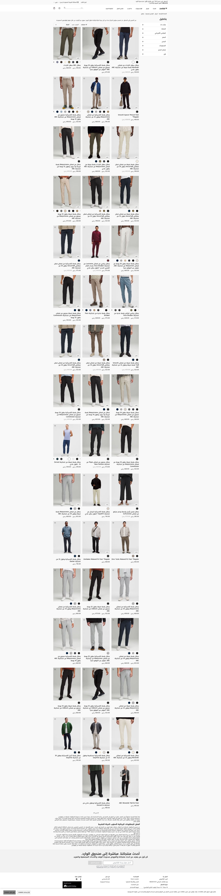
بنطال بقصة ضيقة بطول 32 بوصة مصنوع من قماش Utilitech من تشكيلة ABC (96, 608)
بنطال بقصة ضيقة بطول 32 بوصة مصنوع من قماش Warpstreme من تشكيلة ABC (69, 216)
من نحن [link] (107, 876)
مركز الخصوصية (100, 867)
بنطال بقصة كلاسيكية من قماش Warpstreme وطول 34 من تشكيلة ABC (68, 608)
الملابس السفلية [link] (149, 14)
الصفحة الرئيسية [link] (163, 14)
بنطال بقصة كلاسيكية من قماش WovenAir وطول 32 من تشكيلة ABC (126, 756)
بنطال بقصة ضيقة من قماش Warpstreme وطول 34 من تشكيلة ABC (127, 658)
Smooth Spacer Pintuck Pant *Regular (128, 115)
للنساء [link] (154, 8)
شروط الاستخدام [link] (134, 887)
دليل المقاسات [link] (135, 885)
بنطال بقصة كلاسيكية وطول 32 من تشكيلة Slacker (68, 560)
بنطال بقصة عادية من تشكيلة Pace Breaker (97, 314)
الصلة (67, 25)
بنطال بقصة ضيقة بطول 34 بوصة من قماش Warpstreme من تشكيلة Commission (126, 464)
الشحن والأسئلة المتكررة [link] (132, 882)
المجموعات (162, 45)
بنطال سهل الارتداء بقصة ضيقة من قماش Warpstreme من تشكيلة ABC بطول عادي (97, 166)
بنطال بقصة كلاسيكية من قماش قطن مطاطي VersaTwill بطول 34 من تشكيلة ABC (67, 365)
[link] (72, 884)
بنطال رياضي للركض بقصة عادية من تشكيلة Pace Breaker (126, 314)
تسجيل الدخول (95, 863)
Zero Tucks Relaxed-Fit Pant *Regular (125, 559)
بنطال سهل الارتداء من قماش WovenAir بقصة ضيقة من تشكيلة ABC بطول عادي (125, 67)
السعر (164, 37)
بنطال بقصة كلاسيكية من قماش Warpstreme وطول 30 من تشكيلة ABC (127, 608)
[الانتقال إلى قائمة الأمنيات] (113, 29)
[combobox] (73, 8)
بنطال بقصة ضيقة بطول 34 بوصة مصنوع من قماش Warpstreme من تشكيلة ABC (127, 414)
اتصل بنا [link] (165, 876)
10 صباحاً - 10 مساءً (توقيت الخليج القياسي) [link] (156, 887)
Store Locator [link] (135, 879)
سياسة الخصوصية (105, 882)
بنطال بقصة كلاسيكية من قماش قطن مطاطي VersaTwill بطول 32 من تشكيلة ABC (96, 216)
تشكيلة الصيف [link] (109, 8)
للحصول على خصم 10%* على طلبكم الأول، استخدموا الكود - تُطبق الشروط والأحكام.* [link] (151, 2)
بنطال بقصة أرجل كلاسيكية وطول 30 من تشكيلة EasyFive (68, 756)
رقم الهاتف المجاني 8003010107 (159, 882)
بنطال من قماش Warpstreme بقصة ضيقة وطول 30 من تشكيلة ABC (68, 512)
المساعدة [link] (136, 876)
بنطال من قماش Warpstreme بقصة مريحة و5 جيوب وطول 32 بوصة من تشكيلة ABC (68, 166)
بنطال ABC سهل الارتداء (72, 65)
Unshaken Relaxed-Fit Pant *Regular (96, 559)
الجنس (164, 41)
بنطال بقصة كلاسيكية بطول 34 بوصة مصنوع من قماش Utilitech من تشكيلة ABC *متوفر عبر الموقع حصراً (96, 67)
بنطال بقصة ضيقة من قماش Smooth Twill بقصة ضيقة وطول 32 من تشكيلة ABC (125, 365)
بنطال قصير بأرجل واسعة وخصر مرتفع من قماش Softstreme (126, 512)
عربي (56, 2)
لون (165, 54)
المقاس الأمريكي (160, 33)
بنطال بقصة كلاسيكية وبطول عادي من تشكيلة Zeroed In (96, 804)
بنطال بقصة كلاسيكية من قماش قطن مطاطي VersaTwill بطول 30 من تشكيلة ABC (67, 265)
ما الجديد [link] (129, 8)
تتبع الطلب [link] (84, 2)
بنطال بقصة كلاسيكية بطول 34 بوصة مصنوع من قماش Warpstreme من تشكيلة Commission (68, 414)
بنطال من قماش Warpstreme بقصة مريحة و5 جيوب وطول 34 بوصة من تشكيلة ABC (97, 414)
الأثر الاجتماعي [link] (106, 879)
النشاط (164, 29)
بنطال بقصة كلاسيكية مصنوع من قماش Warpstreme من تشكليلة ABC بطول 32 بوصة (67, 117)
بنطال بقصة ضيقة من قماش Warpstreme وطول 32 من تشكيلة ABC (127, 708)
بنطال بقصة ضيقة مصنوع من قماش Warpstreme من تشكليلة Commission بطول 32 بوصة (67, 315)
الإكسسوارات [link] (139, 8)
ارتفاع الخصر (162, 50)
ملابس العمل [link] (120, 8)
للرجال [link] (147, 8)
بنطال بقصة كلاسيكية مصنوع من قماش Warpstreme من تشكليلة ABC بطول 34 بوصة (67, 658)
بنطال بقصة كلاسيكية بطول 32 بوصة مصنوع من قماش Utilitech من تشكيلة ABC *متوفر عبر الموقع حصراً (96, 708)
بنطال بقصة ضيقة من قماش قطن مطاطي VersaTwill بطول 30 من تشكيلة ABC (127, 166)
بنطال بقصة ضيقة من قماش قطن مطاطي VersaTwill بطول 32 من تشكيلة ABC (127, 216)
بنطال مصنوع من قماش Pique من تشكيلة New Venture (98, 463)
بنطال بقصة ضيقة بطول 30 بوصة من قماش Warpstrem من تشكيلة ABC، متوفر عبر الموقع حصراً (126, 265)
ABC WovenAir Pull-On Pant (129, 803)
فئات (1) (163, 24)
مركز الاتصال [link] (164, 885)
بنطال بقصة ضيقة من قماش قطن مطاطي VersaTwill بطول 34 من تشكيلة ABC (98, 365)
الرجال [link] (156, 14)
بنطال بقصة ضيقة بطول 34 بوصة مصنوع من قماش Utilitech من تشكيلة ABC (67, 708)
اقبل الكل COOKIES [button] (9, 892)
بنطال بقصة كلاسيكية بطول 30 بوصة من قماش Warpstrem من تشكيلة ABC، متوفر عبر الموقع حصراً (97, 658)
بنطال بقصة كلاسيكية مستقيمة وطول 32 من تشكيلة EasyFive (96, 756)
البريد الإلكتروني (163, 879)
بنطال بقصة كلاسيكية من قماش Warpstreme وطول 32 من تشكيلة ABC (98, 117)
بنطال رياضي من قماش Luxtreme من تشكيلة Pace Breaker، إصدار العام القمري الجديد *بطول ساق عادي (97, 265)
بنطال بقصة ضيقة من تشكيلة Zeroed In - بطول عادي (67, 463)
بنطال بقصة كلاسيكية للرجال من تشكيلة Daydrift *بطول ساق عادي (97, 512)
